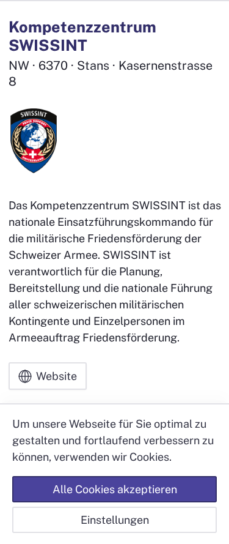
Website (56, 376)
